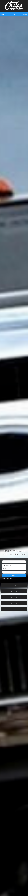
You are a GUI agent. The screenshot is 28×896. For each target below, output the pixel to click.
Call (3, 14)
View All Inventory (6, 578)
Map (14, 14)
